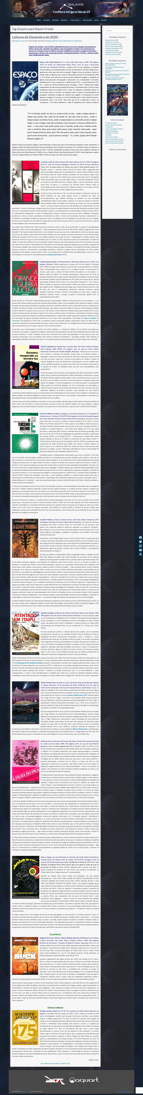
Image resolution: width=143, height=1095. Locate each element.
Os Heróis (46, 20)
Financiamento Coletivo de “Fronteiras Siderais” (117, 71)
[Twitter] (140, 542)
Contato (104, 20)
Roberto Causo (20, 41)
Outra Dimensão (64, 41)
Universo (64, 20)
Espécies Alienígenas (111, 131)
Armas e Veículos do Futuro (113, 125)
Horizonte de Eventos (112, 44)
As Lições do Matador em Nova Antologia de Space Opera (115, 78)
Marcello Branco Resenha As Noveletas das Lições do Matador (117, 74)
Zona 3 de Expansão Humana (114, 143)
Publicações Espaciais (112, 52)
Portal (38, 20)
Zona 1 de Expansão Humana (114, 139)
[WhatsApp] (140, 546)
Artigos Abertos (52, 41)
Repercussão (87, 20)
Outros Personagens (111, 137)
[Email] (140, 550)
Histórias (55, 20)
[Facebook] (140, 537)
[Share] (140, 554)
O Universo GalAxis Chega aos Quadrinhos (114, 67)
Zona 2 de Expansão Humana (114, 141)
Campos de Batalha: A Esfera (114, 129)
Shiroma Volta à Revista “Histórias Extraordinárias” (115, 64)
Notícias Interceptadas (112, 46)
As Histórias (109, 127)
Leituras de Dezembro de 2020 (35, 37)
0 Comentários (77, 41)
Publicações (75, 20)
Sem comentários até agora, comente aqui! (55, 1063)
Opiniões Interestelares (112, 48)
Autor (96, 20)
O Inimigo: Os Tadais (111, 133)
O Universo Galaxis (111, 123)
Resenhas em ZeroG (111, 54)
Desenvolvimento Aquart (124, 1091)
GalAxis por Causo (111, 42)
